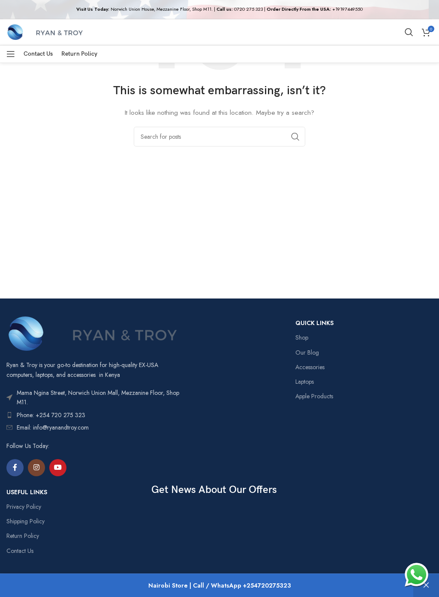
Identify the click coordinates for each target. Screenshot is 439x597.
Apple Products (314, 396)
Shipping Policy (25, 521)
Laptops (304, 381)
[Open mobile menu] (10, 54)
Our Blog (307, 352)
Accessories (310, 367)
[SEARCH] (295, 136)
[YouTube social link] (57, 467)
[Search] (409, 32)
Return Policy (22, 535)
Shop (301, 337)
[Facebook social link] (15, 467)
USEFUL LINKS (26, 492)
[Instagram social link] (36, 467)
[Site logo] (44, 31)
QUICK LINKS (314, 323)
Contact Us (19, 550)
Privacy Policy (23, 506)
